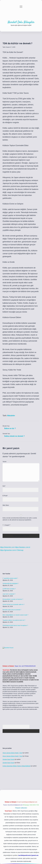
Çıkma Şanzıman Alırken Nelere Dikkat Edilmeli (16, 766)
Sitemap (20, 550)
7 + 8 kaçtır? (7, 525)
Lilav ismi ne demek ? (9, 594)
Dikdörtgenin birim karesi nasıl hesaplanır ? (15, 625)
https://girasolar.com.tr (8, 550)
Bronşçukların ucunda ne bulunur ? (13, 599)
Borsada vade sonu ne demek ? (12, 609)
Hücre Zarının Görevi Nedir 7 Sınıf (12, 753)
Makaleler (11, 415)
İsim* (4, 486)
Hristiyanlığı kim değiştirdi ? (11, 583)
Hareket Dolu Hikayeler (21, 22)
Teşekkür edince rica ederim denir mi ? (14, 620)
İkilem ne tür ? (10, 428)
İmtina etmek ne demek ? (14, 436)
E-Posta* (5, 495)
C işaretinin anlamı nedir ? (10, 578)
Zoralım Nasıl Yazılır (8, 759)
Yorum (4, 461)
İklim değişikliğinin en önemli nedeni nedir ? (15, 615)
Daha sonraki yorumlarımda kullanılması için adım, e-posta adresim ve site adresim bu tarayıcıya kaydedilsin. (20, 519)
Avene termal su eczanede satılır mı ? (13, 604)
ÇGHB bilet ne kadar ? (9, 589)
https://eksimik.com (7, 547)
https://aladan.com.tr (22, 547)
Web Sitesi (6, 505)
